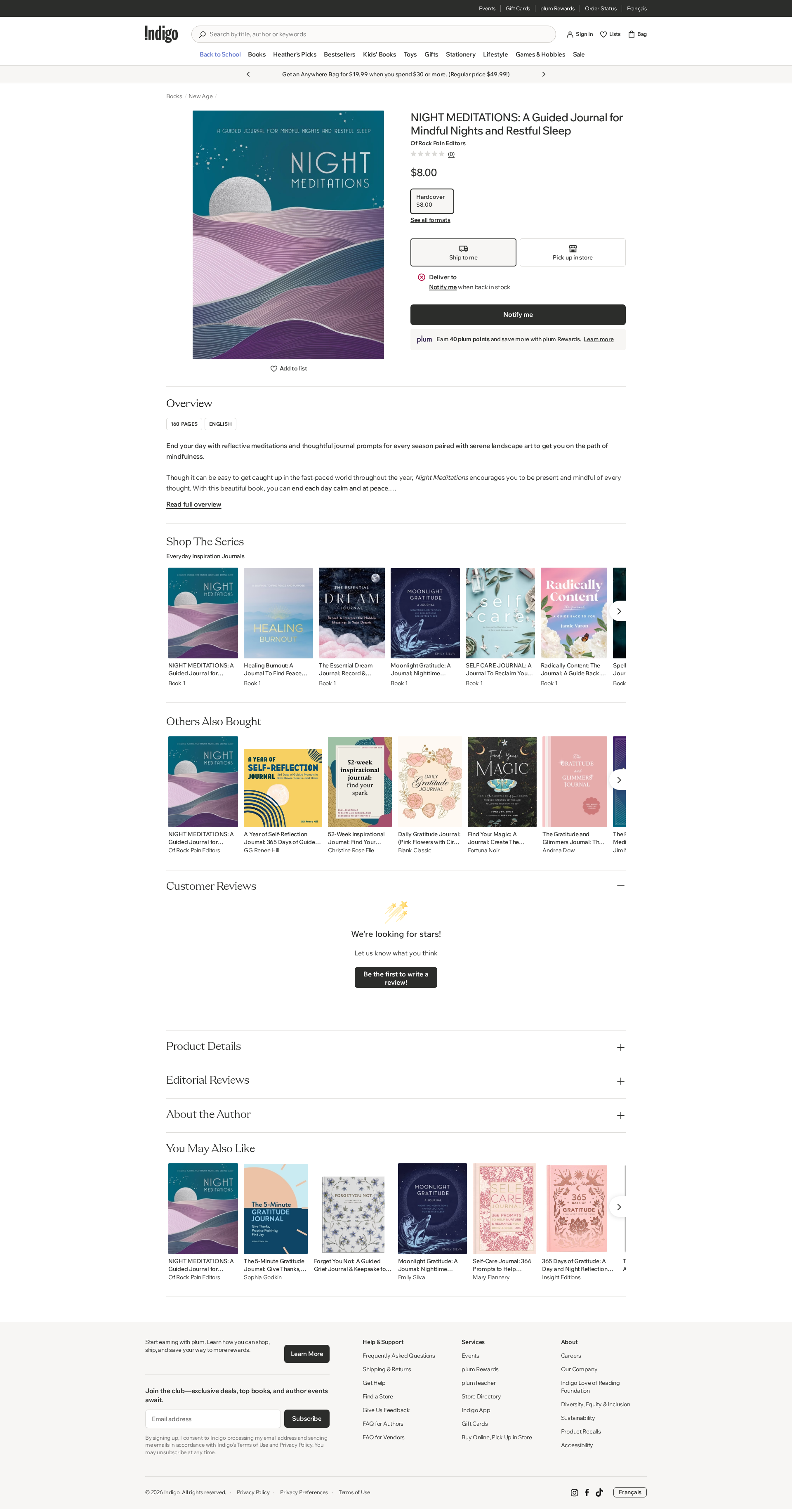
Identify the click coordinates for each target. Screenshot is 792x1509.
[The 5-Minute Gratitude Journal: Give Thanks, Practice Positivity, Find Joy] (276, 1208)
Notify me (443, 287)
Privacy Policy (253, 1492)
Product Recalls (581, 1431)
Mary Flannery (491, 1277)
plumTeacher (478, 1382)
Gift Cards (518, 8)
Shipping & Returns (387, 1369)
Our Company (579, 1369)
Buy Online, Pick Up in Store (497, 1437)
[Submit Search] (202, 35)
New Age (201, 96)
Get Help (374, 1382)
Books (174, 96)
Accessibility (577, 1445)
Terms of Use (354, 1492)
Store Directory (481, 1396)
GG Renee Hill (261, 850)
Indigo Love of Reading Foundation (590, 1386)
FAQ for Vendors (384, 1437)
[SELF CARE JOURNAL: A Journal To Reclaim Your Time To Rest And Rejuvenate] (500, 613)
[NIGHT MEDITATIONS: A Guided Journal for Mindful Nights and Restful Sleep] (203, 613)
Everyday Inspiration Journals (205, 556)
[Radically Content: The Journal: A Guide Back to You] (574, 613)
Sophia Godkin (262, 1277)
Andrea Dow (558, 850)
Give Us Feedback (386, 1410)
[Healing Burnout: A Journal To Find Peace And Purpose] (278, 613)
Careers (571, 1355)
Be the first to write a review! (396, 978)
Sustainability (578, 1418)
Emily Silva (411, 1277)
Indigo (172, 1492)
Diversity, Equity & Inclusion (595, 1404)
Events (487, 8)
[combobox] (379, 34)
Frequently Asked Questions (399, 1355)
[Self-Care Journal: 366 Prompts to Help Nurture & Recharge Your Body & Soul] (504, 1208)
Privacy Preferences (304, 1492)
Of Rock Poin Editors (437, 143)
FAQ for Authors (383, 1423)
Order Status (601, 8)
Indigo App (476, 1410)
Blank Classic (414, 850)
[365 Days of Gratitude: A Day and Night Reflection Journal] (579, 1208)
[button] (220, 57)
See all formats (430, 220)
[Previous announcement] (248, 74)
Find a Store (378, 1396)
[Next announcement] (544, 74)
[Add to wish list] (229, 650)
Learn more (598, 339)
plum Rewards (557, 8)
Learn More (307, 1354)
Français (637, 8)
